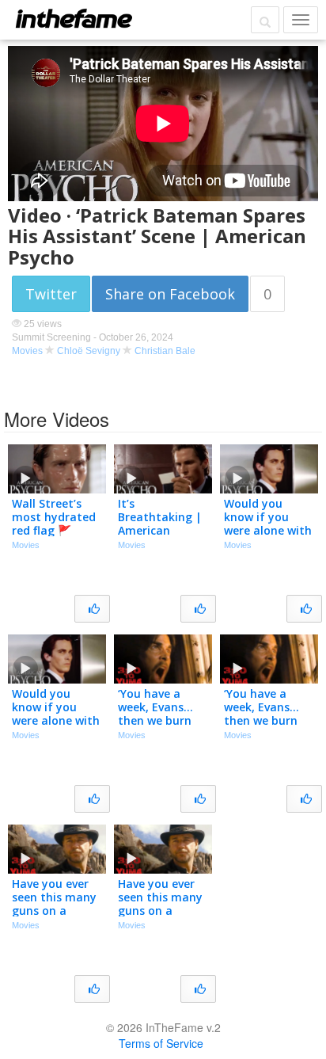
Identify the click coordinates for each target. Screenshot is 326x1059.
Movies (27, 350)
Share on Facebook (170, 293)
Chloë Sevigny (88, 350)
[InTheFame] (73, 18)
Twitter (51, 293)
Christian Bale (165, 350)
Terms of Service (161, 1043)
